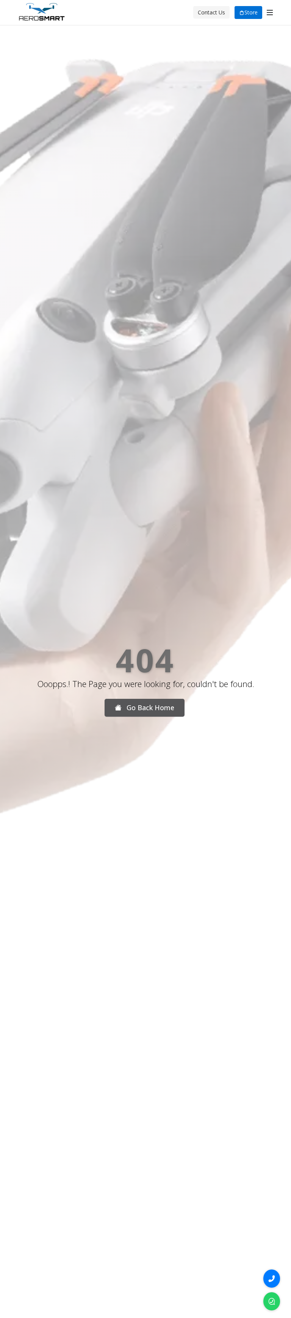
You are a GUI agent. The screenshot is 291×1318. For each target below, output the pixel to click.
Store (251, 12)
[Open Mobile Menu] (270, 12)
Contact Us (211, 12)
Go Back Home (149, 707)
